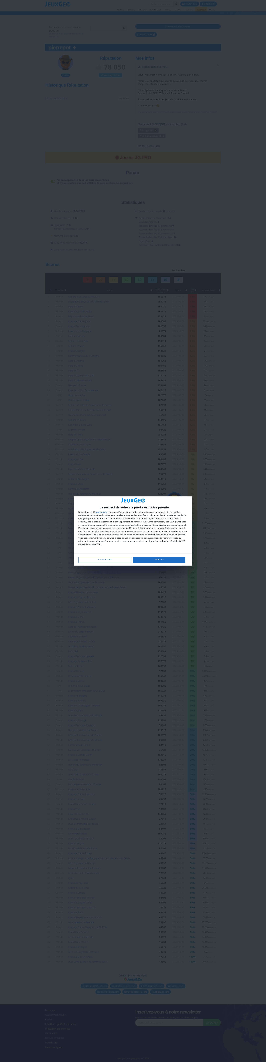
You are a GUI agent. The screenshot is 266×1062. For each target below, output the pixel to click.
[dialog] (133, 531)
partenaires (101, 512)
